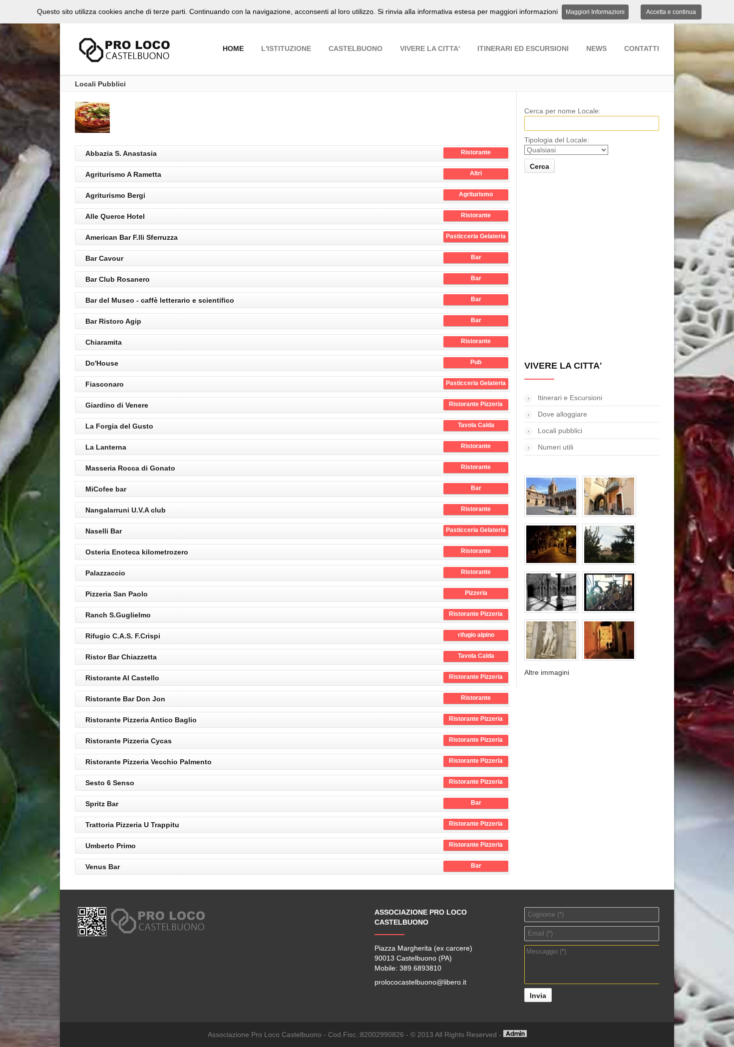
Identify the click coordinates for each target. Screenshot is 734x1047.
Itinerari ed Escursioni (523, 48)
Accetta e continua (671, 11)
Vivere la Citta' (430, 48)
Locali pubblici (560, 431)
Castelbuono (355, 48)
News (596, 48)
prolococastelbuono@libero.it (420, 982)
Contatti (641, 48)
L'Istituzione (286, 48)
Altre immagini (546, 672)
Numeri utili (555, 447)
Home (233, 48)
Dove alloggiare (562, 414)
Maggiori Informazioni (595, 11)
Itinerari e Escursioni (570, 398)
